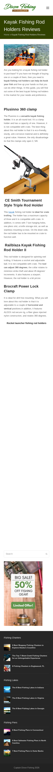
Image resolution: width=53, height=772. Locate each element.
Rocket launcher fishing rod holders (26, 323)
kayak (11, 212)
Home (6, 35)
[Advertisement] (26, 439)
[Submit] (46, 554)
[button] (47, 8)
